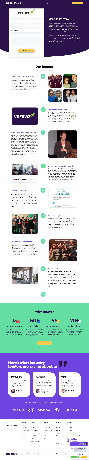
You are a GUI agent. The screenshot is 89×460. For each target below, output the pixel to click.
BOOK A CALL (44, 343)
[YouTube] (7, 454)
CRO (32, 438)
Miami (58, 430)
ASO (45, 435)
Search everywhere (49, 425)
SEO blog (69, 425)
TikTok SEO (47, 427)
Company (24, 425)
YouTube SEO (47, 433)
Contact (24, 438)
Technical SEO (35, 427)
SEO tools (69, 427)
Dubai (58, 425)
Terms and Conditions (24, 453)
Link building (34, 430)
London (58, 427)
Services (34, 3)
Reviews (51, 3)
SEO (72, 116)
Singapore (59, 435)
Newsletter (70, 433)
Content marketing (36, 433)
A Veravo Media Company (11, 425)
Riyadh (58, 433)
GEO (45, 438)
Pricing (46, 3)
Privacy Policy (36, 47)
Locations (64, 3)
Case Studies (57, 3)
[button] (70, 3)
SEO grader (70, 430)
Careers (24, 427)
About (40, 3)
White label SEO (35, 441)
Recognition (25, 433)
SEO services (34, 425)
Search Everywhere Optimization (68, 283)
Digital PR (33, 435)
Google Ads (51, 118)
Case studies (25, 430)
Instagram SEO (48, 430)
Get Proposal (77, 3)
